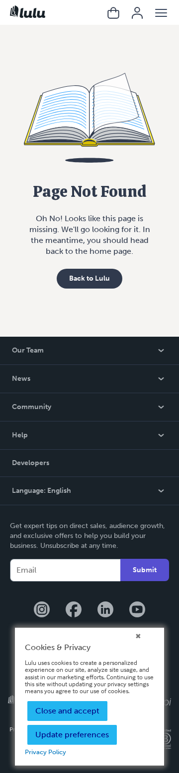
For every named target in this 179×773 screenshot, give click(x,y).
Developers (30, 463)
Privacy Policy (45, 752)
